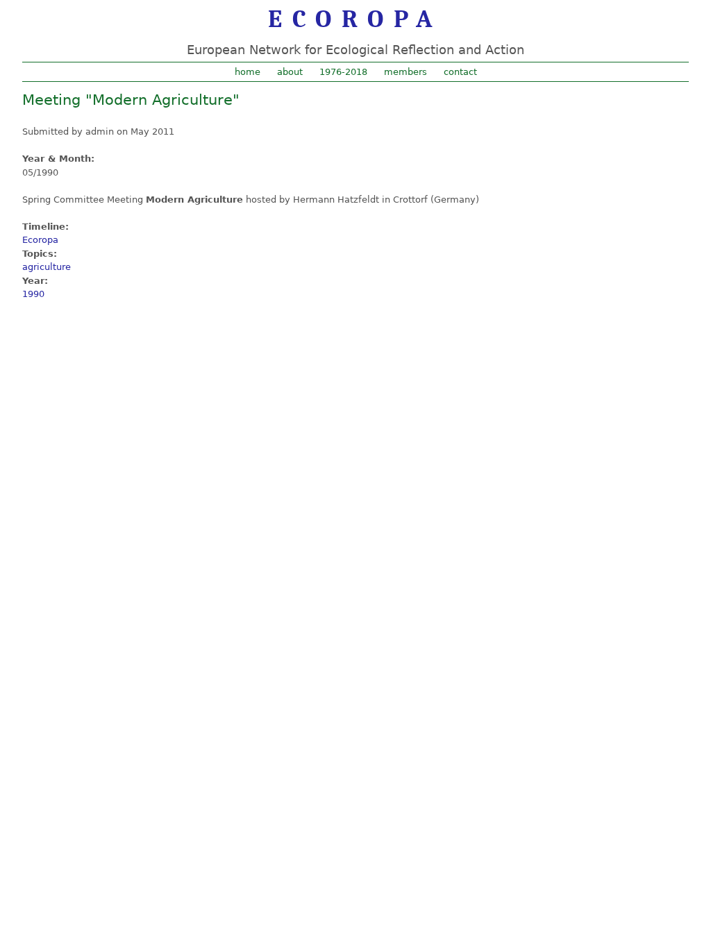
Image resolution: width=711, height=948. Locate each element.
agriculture (46, 267)
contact (460, 72)
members (405, 72)
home (247, 72)
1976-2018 (343, 72)
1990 (33, 294)
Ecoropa (40, 240)
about (290, 72)
